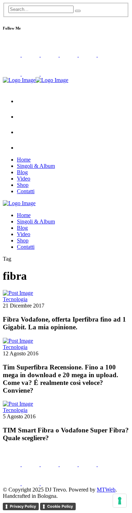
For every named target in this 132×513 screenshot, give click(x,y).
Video (23, 179)
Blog (22, 172)
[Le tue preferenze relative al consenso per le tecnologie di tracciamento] (119, 500)
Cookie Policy (60, 506)
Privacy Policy (23, 506)
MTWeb (106, 490)
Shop (23, 185)
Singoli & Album (36, 166)
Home (24, 160)
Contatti (25, 191)
